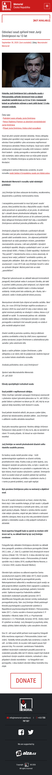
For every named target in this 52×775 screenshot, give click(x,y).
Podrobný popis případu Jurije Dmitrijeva (19, 118)
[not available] (26, 18)
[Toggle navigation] (47, 6)
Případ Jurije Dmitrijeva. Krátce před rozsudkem (22, 128)
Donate (26, 680)
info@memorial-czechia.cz (20, 718)
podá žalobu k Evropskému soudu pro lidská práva (30, 173)
